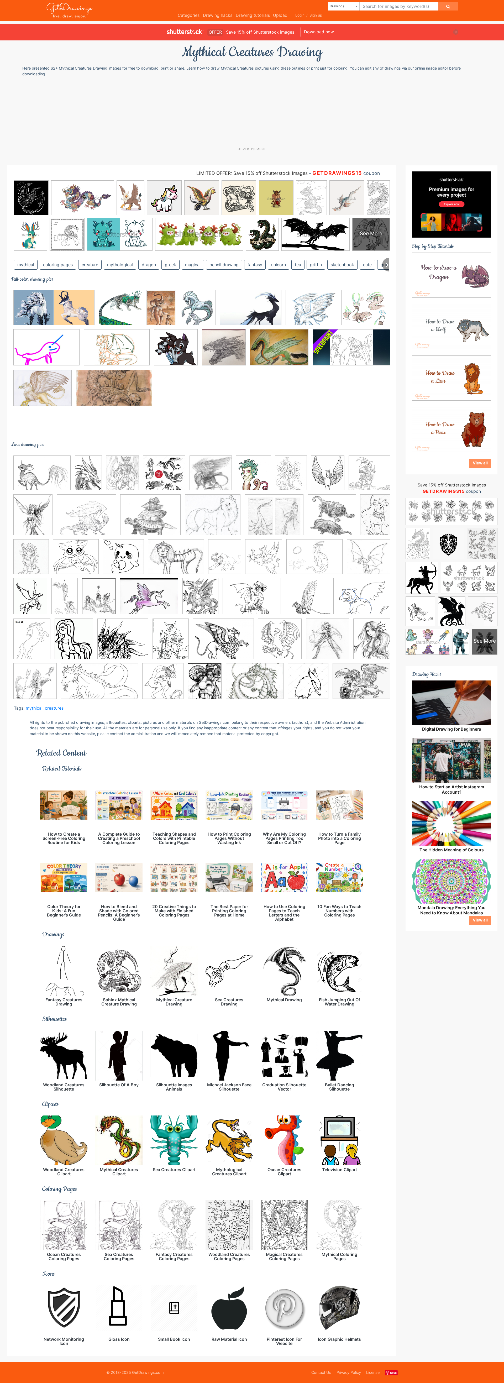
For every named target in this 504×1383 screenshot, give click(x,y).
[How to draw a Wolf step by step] (451, 326)
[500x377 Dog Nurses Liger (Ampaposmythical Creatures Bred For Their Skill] (176, 560)
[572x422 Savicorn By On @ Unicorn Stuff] (42, 476)
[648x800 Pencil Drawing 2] (33, 518)
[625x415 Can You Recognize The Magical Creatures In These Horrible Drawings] (46, 351)
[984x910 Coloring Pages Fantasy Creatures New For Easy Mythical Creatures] (75, 560)
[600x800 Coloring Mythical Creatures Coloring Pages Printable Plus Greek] (291, 476)
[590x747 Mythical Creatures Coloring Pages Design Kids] (327, 476)
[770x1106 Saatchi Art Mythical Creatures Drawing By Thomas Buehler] (161, 311)
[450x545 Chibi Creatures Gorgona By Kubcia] (253, 476)
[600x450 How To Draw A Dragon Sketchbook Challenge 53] (252, 600)
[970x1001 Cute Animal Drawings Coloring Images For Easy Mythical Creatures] (123, 560)
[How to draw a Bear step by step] (451, 429)
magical (193, 264)
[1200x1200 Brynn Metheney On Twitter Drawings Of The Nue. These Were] (332, 518)
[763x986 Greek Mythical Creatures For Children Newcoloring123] (99, 599)
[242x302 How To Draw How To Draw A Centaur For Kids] (74, 642)
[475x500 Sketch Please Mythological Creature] (163, 684)
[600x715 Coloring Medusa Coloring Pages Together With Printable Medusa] (31, 560)
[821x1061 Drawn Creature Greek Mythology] (224, 560)
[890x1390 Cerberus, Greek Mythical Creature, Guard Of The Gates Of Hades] (375, 518)
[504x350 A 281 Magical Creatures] (250, 311)
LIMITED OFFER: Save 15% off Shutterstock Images (252, 173)
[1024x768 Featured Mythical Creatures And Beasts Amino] (314, 560)
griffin (316, 264)
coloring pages (58, 264)
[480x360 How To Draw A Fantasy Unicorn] (149, 600)
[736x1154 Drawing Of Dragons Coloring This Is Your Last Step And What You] (88, 476)
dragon (149, 264)
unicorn (278, 264)
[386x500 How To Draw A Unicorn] (32, 642)
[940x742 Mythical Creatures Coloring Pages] (223, 643)
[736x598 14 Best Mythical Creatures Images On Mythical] (86, 518)
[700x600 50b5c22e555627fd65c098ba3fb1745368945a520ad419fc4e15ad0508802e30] (366, 311)
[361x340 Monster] (123, 642)
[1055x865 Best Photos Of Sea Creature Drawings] (274, 518)
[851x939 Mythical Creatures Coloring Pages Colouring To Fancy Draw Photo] (279, 642)
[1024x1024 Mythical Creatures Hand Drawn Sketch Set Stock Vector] (164, 476)
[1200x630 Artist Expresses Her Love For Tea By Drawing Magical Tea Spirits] (54, 311)
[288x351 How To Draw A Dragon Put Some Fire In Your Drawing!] (200, 600)
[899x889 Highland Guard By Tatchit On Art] (120, 311)
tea (298, 264)
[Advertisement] (254, 111)
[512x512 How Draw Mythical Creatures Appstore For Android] (175, 351)
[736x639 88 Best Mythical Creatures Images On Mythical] (212, 518)
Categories (189, 15)
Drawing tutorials (253, 15)
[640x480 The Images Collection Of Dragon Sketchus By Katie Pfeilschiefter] (254, 684)
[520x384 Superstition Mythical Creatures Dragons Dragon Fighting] (361, 684)
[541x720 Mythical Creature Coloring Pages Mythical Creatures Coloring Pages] (170, 642)
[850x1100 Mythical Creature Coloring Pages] (122, 476)
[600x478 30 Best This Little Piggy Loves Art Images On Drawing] (150, 518)
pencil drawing (224, 264)
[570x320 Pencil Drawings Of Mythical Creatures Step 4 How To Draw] (99, 684)
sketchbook (342, 264)
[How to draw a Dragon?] (451, 274)
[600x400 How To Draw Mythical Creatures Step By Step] (116, 351)
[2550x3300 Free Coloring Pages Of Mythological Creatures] (30, 599)
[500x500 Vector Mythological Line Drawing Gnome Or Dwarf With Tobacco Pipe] (369, 476)
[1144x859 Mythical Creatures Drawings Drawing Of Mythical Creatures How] (42, 391)
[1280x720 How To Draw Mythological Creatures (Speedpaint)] (351, 351)
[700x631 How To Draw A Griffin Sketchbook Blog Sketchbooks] (309, 600)
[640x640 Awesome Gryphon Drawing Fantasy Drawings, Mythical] (211, 476)
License (373, 1372)
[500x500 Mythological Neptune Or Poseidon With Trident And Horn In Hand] (35, 684)
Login (299, 15)
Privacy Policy (349, 1372)
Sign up (315, 15)
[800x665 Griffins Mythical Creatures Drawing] (311, 311)
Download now (319, 31)
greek (170, 264)
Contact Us (321, 1372)
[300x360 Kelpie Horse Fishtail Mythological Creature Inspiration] (198, 311)
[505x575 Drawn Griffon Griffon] (263, 560)
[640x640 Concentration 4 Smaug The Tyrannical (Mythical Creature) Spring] (223, 351)
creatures (54, 708)
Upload (280, 15)
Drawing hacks (217, 15)
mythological (120, 264)
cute (367, 264)
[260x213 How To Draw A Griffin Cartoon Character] (364, 599)
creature (90, 264)
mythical (25, 264)
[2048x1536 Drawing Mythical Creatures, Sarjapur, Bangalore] (279, 351)
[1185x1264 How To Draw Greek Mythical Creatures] (308, 684)
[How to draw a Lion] (451, 377)
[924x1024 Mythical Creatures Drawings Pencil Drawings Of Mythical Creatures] (327, 642)
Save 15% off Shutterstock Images (452, 485)
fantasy (255, 264)
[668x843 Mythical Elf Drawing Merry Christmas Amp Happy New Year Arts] (372, 641)
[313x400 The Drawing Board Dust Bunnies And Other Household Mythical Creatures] (204, 684)
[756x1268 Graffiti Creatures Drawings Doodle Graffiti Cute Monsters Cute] (64, 599)
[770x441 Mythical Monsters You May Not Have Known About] (114, 391)
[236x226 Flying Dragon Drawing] (368, 559)
